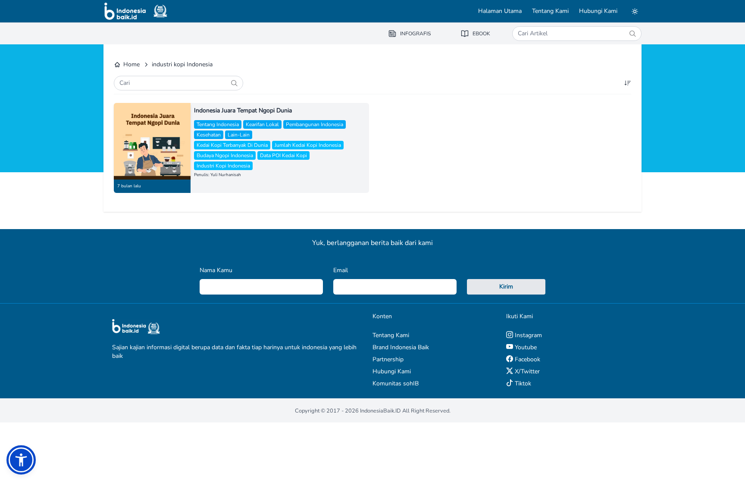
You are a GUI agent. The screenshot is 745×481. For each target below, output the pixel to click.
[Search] (632, 33)
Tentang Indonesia (218, 124)
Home (131, 64)
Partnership (388, 359)
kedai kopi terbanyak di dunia (232, 145)
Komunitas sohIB (395, 383)
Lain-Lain (239, 134)
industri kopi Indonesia (223, 165)
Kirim (506, 286)
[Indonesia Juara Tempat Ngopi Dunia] (152, 141)
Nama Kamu (216, 270)
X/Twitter (526, 371)
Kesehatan (209, 134)
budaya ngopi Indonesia (225, 155)
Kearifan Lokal (262, 124)
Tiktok (522, 383)
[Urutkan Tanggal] (627, 83)
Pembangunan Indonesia (314, 124)
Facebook (526, 359)
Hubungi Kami (598, 11)
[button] (21, 459)
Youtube (525, 347)
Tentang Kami (550, 11)
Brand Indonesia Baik (400, 347)
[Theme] (635, 11)
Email (340, 270)
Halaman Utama (500, 11)
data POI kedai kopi (283, 155)
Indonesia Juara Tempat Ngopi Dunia (243, 110)
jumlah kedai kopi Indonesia (308, 145)
